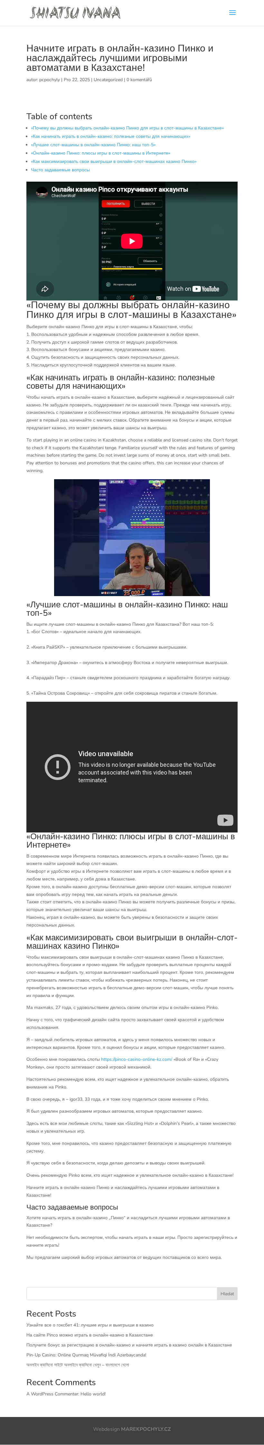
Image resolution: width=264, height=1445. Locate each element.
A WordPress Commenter (52, 1394)
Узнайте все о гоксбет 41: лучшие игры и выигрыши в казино (90, 1325)
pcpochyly (49, 80)
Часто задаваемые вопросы (60, 170)
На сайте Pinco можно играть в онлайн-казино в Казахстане (89, 1335)
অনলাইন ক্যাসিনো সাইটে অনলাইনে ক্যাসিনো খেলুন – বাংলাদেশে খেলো (77, 1365)
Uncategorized (108, 80)
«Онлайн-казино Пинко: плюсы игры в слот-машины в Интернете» (100, 153)
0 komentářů (139, 80)
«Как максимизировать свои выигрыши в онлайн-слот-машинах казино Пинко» (113, 161)
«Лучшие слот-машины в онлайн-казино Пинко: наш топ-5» (93, 145)
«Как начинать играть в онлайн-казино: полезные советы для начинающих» (110, 136)
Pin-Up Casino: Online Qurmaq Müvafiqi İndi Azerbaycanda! (86, 1355)
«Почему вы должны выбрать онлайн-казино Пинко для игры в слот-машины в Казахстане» (127, 128)
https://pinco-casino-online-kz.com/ (136, 1059)
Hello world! (93, 1394)
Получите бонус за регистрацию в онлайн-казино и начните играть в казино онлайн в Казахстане (129, 1345)
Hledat (227, 1294)
